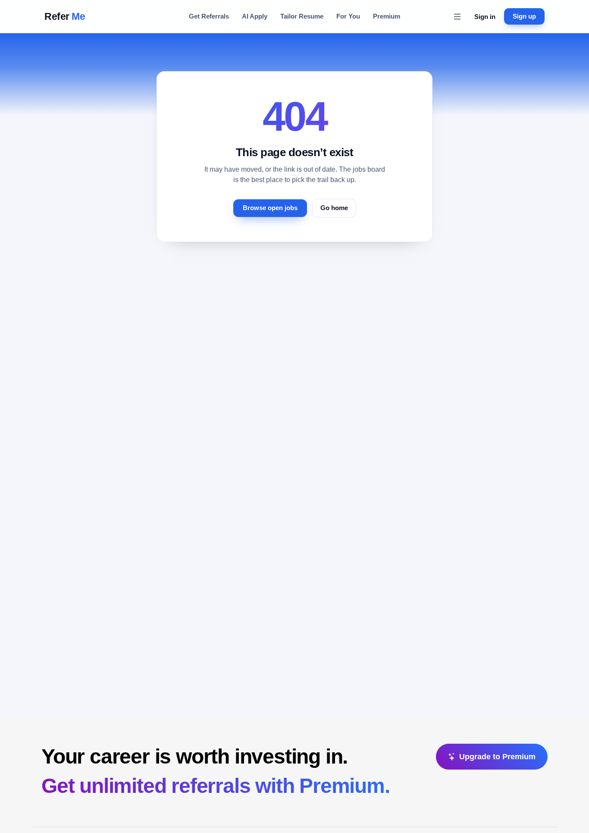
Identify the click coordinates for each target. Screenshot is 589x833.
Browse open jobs (270, 207)
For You (348, 16)
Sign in (484, 16)
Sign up (524, 16)
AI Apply (254, 16)
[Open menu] (457, 16)
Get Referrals (209, 16)
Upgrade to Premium (497, 756)
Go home (334, 207)
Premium (386, 16)
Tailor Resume (301, 16)
